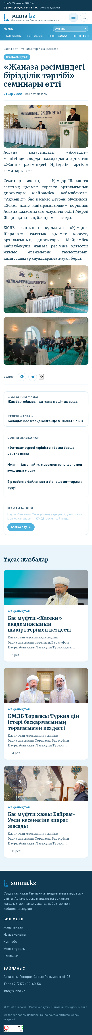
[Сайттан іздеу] (84, 17)
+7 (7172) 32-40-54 (26, 984)
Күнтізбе (10, 941)
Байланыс (11, 956)
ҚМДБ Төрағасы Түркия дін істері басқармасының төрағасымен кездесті (43, 722)
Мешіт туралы (14, 949)
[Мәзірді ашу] (73, 17)
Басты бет (11, 48)
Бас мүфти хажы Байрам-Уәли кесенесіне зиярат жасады (42, 820)
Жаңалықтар (29, 48)
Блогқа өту (19, 527)
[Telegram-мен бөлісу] (32, 377)
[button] (46, 126)
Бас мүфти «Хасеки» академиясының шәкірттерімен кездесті (39, 624)
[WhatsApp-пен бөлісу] (22, 377)
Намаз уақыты (15, 934)
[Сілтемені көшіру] (41, 376)
